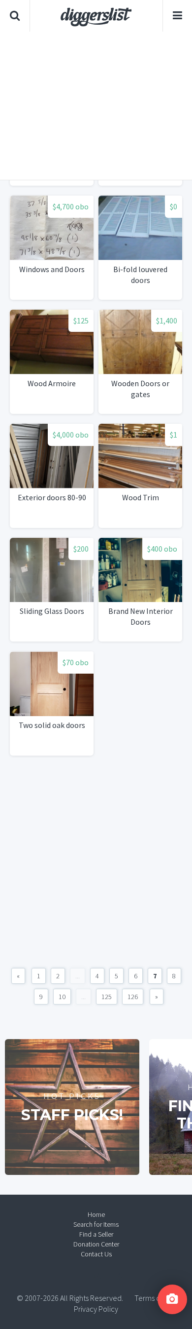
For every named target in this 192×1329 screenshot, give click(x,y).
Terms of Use (155, 1298)
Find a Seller (96, 1234)
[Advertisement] (96, 106)
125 (106, 996)
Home (96, 1214)
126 (133, 996)
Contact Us (96, 1253)
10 (62, 996)
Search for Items (96, 1224)
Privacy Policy (96, 1309)
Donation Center (96, 1244)
